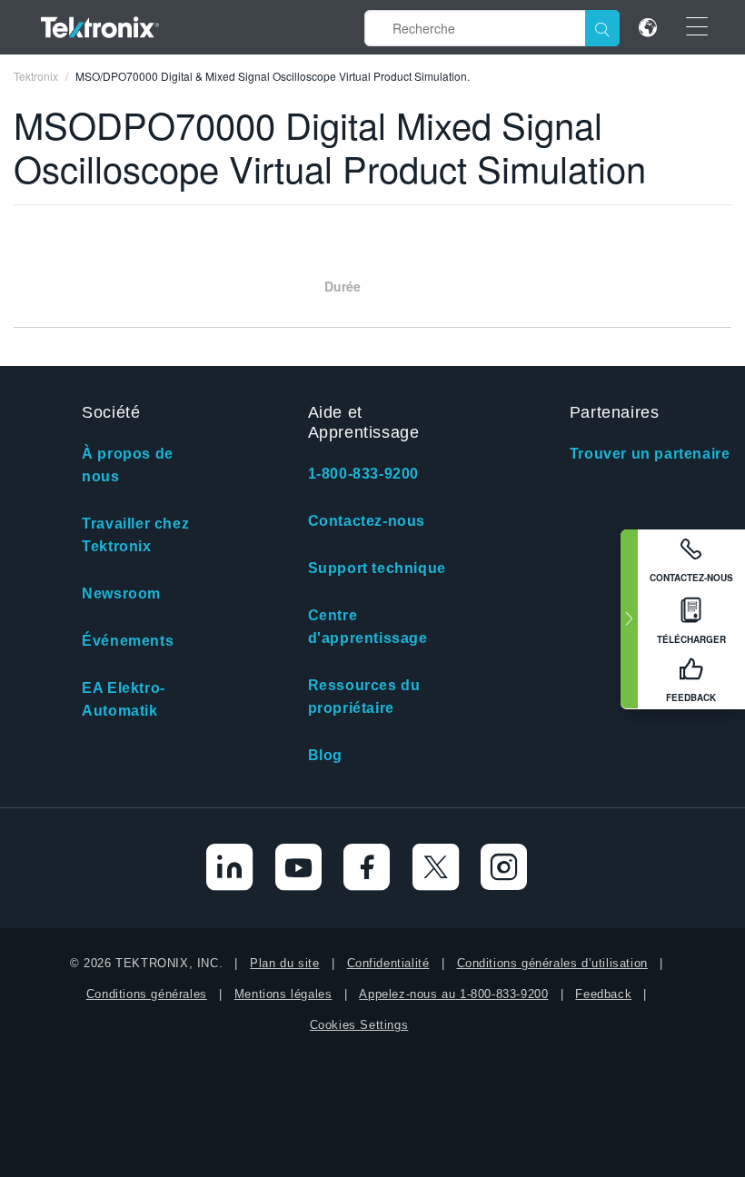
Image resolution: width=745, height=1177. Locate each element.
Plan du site (284, 963)
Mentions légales (283, 994)
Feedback (603, 994)
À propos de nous (128, 465)
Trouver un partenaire (650, 453)
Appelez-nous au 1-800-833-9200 (453, 994)
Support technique (377, 568)
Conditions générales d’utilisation (552, 963)
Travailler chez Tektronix (135, 535)
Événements (128, 640)
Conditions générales (146, 994)
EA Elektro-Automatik (123, 699)
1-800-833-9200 (363, 473)
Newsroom (121, 593)
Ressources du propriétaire (364, 697)
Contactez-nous (366, 521)
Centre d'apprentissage (368, 627)
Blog (325, 755)
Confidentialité (388, 963)
